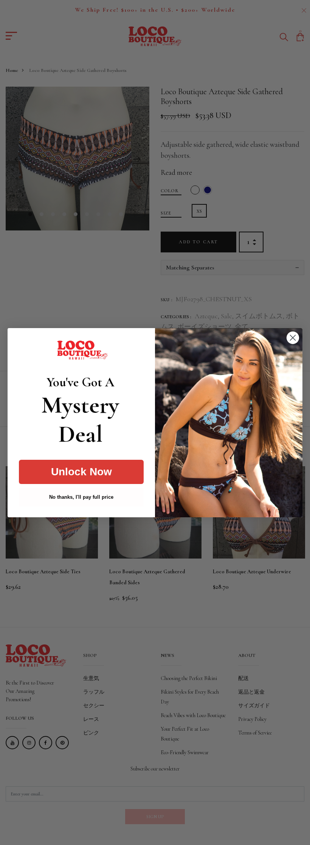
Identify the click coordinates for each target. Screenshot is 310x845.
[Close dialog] (292, 337)
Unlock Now (81, 472)
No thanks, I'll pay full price (81, 497)
